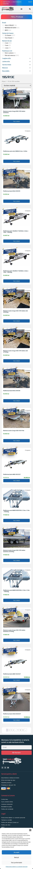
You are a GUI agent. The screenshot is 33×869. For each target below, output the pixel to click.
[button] (30, 830)
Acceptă (16, 852)
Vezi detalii (16, 121)
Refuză (16, 857)
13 (23, 730)
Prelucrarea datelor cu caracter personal (16, 866)
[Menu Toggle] (21, 9)
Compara (27, 91)
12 (20, 730)
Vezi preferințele (16, 862)
